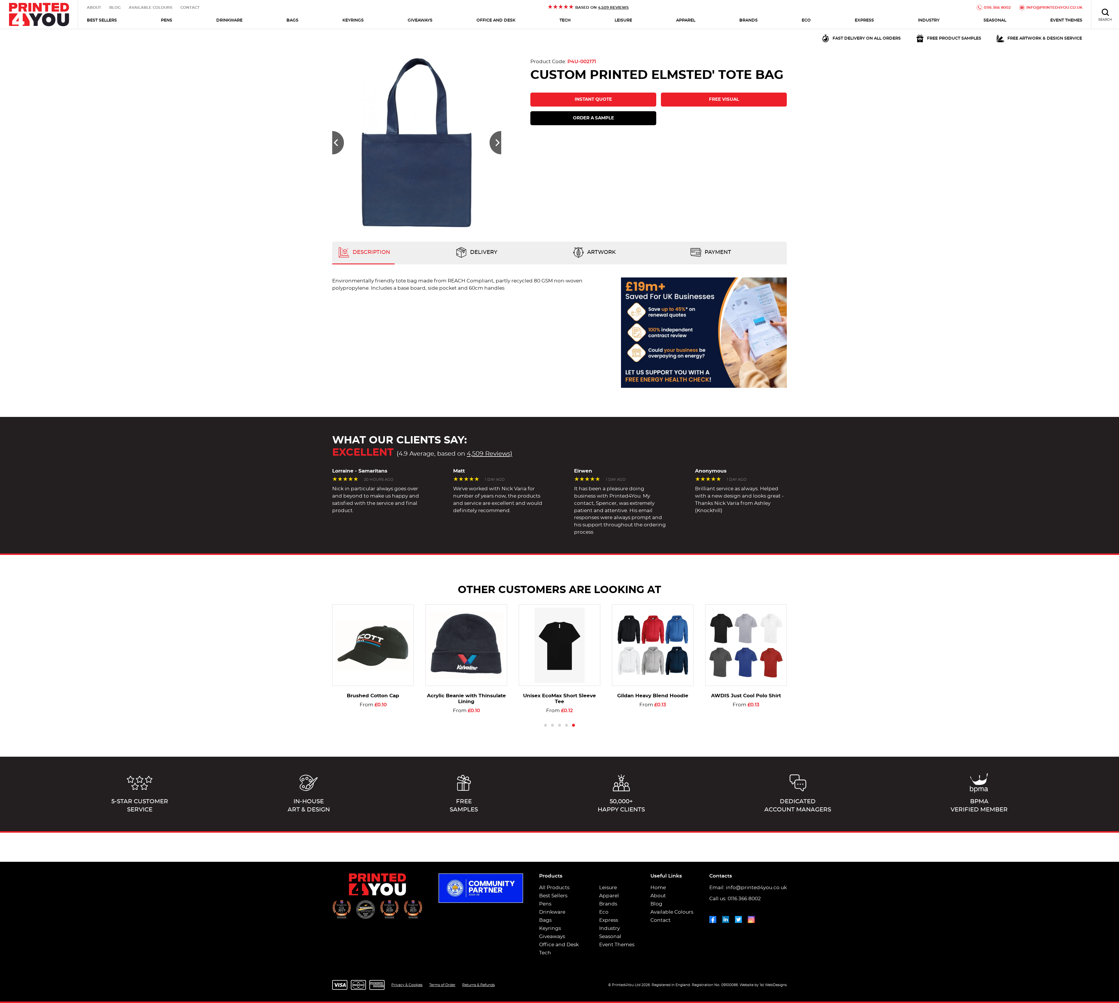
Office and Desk (495, 20)
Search (1105, 19)
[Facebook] (712, 918)
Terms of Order (442, 985)
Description (370, 252)
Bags (292, 20)
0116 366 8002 (997, 8)
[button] (338, 142)
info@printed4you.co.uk (1054, 8)
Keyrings (353, 20)
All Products (554, 887)
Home (658, 887)
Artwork (601, 252)
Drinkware (229, 20)
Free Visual (724, 99)
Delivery (483, 252)
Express (864, 20)
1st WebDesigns (773, 985)
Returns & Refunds (478, 985)
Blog (115, 8)
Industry (928, 20)
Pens (166, 20)
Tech (565, 20)
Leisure (623, 20)
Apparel (685, 20)
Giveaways (420, 20)
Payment (717, 252)
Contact (190, 8)
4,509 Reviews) (489, 454)
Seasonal (994, 20)
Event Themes (1066, 20)
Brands (748, 20)
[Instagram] (751, 918)
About (94, 8)
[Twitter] (738, 918)
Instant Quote (593, 99)
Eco (806, 20)
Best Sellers (102, 20)
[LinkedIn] (725, 918)
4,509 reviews (613, 8)
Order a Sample (593, 118)
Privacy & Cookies (407, 985)
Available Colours (150, 8)
